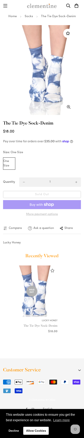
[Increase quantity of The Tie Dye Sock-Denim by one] (76, 182)
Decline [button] (14, 430)
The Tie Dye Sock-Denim (40, 326)
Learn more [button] (61, 420)
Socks (29, 16)
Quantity (9, 182)
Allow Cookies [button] (36, 430)
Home (12, 16)
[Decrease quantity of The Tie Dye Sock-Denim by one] (24, 182)
